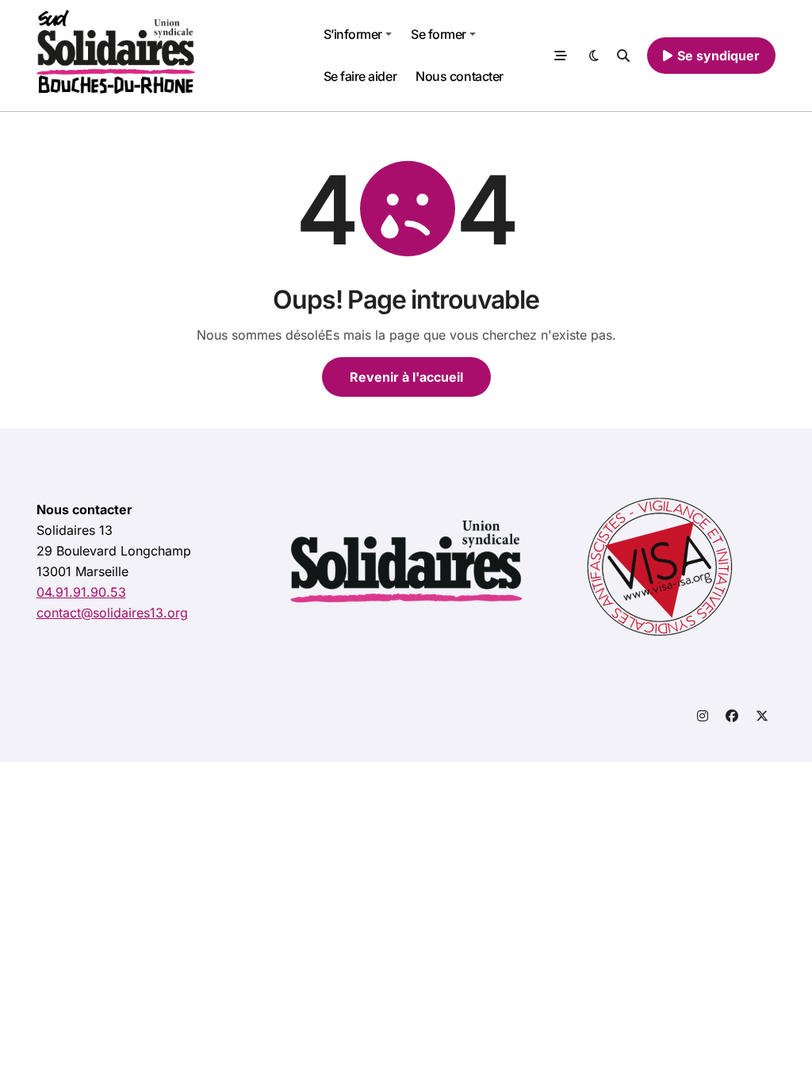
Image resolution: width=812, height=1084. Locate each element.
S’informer (353, 34)
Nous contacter (459, 76)
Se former (438, 34)
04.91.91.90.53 (81, 592)
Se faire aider (360, 76)
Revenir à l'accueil (406, 377)
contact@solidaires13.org (112, 613)
